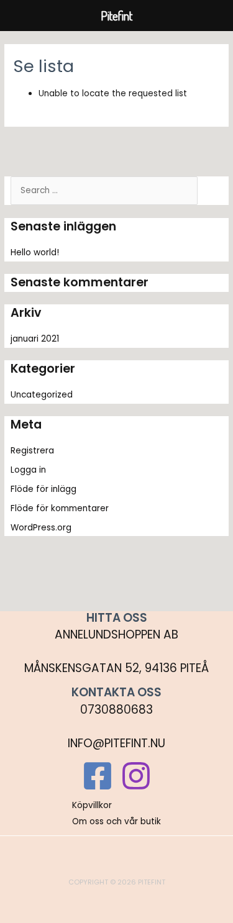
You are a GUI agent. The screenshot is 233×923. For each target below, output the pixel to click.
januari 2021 (35, 339)
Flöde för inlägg (43, 489)
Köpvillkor (92, 805)
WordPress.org (41, 528)
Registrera (32, 451)
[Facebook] (97, 775)
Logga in (28, 470)
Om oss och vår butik (116, 821)
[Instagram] (136, 775)
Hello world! (35, 252)
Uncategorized (42, 395)
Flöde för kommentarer (60, 508)
